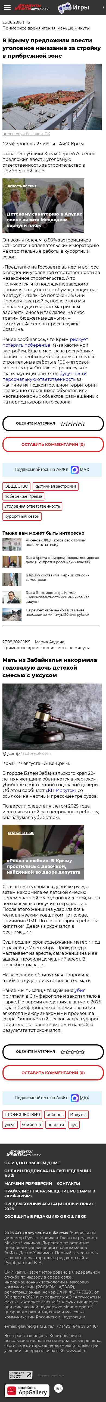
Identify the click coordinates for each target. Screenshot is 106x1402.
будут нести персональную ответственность (44, 376)
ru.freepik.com (37, 753)
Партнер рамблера (51, 1375)
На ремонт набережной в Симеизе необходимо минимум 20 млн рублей (57, 612)
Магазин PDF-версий (28, 1183)
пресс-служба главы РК (26, 133)
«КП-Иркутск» (61, 790)
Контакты (68, 1183)
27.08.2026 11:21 (16, 642)
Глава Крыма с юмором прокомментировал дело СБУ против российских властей (62, 560)
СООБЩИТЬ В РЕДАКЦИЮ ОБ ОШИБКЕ (45, 1216)
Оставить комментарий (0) (53, 444)
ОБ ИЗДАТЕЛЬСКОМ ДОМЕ (32, 1163)
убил (80, 990)
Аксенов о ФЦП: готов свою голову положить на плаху (56, 542)
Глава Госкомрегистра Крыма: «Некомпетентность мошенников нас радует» (57, 597)
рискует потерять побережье (45, 342)
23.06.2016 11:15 (16, 22)
